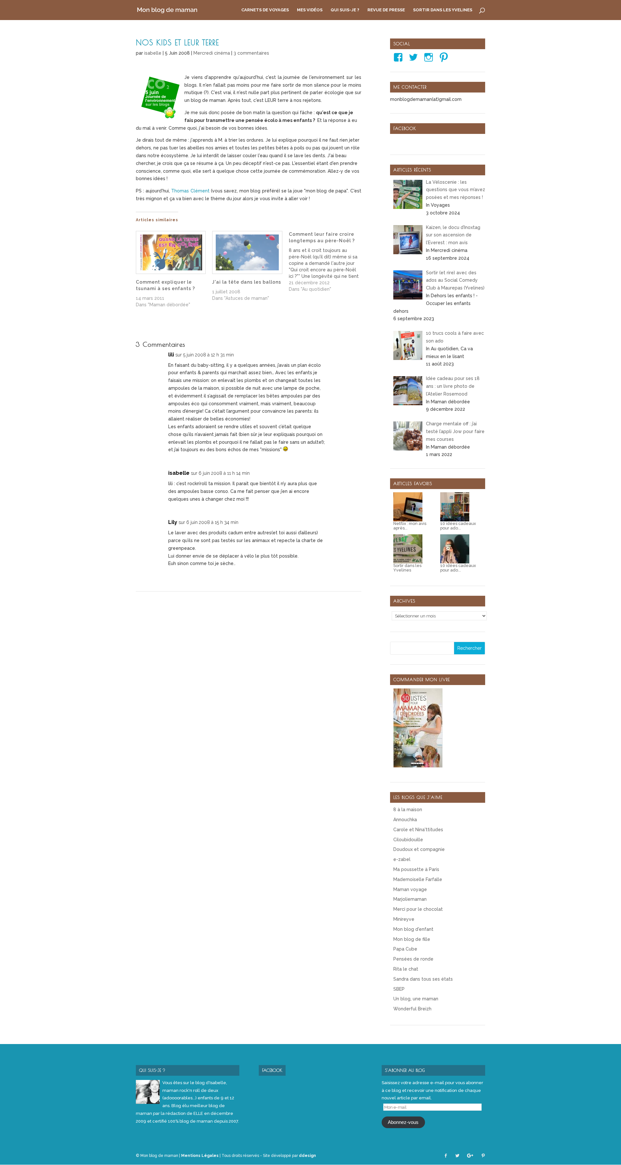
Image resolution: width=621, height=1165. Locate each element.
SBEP (399, 989)
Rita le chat (405, 969)
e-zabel (401, 859)
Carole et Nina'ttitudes (418, 829)
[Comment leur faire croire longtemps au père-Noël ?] (327, 261)
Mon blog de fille (411, 939)
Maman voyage (410, 889)
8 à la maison (407, 809)
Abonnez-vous (403, 1122)
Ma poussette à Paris (416, 869)
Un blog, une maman (415, 998)
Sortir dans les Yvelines (442, 10)
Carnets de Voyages (265, 10)
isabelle (152, 53)
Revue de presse (386, 10)
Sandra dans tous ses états (423, 979)
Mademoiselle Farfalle (417, 879)
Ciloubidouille (408, 839)
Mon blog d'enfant (413, 929)
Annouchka (405, 819)
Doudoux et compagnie (419, 849)
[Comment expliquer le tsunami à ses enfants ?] (171, 252)
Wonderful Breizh (412, 1008)
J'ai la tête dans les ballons (246, 282)
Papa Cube (405, 949)
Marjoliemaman (410, 899)
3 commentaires (251, 53)
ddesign (307, 1155)
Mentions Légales (200, 1155)
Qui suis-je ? (345, 10)
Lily (172, 522)
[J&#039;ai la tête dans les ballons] (247, 252)
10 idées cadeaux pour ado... (458, 525)
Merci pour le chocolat (418, 909)
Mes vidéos (309, 10)
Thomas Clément (190, 190)
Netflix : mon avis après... (409, 525)
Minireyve (403, 919)
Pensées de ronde (413, 959)
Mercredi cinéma (211, 53)
